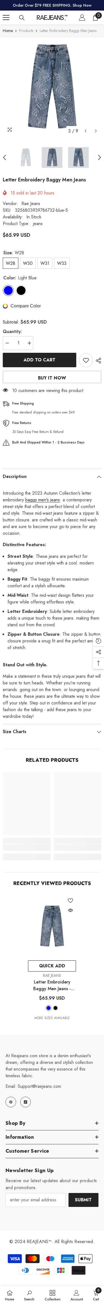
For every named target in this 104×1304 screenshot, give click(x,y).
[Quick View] (70, 910)
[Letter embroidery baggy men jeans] (52, 926)
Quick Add (52, 966)
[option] (52, 87)
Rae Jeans (30, 203)
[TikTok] (25, 1102)
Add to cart (39, 360)
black (55, 1008)
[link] (27, 847)
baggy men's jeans (42, 500)
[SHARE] (97, 360)
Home (8, 30)
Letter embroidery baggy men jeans (52, 985)
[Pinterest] (11, 1102)
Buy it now (52, 378)
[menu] (6, 17)
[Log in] (82, 17)
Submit (83, 1200)
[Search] (22, 17)
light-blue (48, 1008)
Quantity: (12, 331)
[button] (85, 131)
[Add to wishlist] (86, 360)
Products (26, 30)
